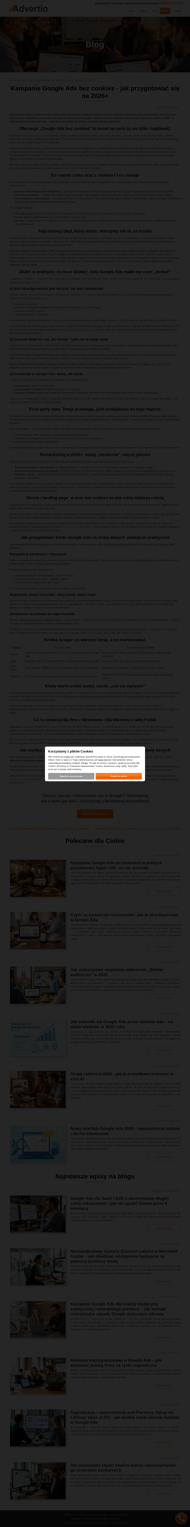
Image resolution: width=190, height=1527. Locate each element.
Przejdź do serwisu (119, 776)
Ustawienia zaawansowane (71, 776)
